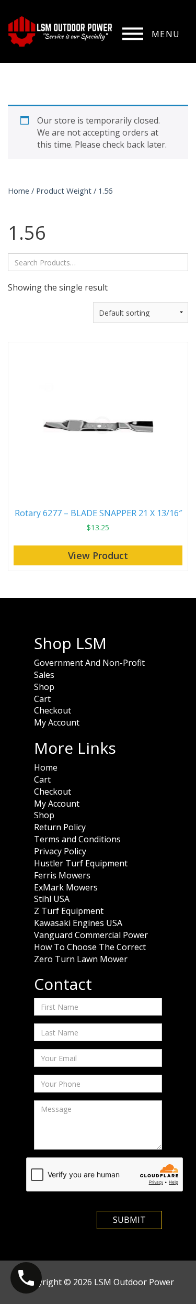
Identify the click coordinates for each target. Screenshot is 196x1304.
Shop (44, 687)
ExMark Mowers (66, 887)
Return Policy (60, 827)
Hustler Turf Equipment (81, 863)
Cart (42, 699)
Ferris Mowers (62, 875)
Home (18, 190)
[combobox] (98, 262)
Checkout (52, 710)
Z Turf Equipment (68, 911)
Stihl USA (52, 899)
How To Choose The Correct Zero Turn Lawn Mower (90, 953)
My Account (56, 722)
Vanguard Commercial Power (91, 935)
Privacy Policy (60, 851)
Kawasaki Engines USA (78, 923)
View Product (98, 555)
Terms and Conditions (77, 839)
